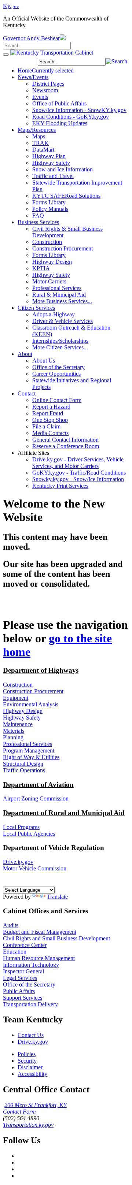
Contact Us (31, 1035)
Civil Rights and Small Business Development (56, 938)
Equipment (15, 698)
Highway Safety (22, 717)
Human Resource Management (39, 958)
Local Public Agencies (29, 834)
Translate (57, 897)
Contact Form (19, 1111)
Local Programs (21, 827)
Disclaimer (30, 1067)
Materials (13, 731)
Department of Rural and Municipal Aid (64, 813)
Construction (18, 684)
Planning (13, 737)
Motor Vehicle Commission (34, 868)
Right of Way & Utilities (31, 757)
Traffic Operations (24, 770)
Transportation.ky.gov (28, 1125)
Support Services (22, 998)
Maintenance (18, 724)
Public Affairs (19, 991)
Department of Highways (40, 670)
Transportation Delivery (30, 1004)
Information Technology (31, 965)
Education (14, 951)
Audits (10, 925)
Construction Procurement (33, 691)
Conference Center (25, 945)
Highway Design (23, 711)
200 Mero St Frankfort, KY (35, 1105)
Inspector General (23, 971)
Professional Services (27, 744)
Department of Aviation (38, 784)
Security (27, 1061)
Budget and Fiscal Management (39, 932)
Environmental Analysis (30, 704)
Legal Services (20, 978)
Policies (27, 1054)
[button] (116, 61)
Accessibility (32, 1074)
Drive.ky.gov (18, 862)
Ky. (11, 6)
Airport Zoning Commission (36, 798)
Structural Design (23, 764)
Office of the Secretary (29, 984)
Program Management (28, 750)
